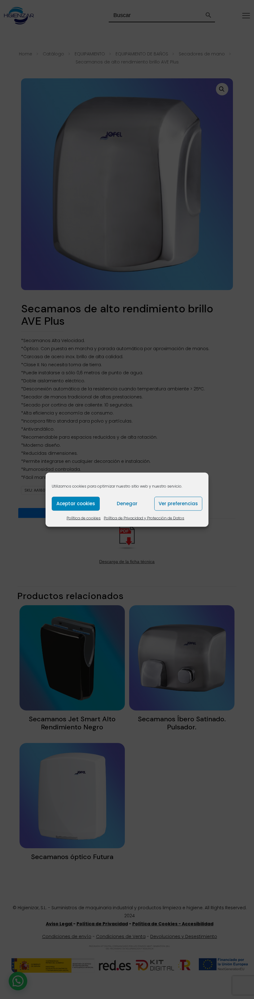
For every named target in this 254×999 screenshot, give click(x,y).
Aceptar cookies (75, 503)
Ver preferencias (178, 503)
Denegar (127, 503)
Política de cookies (84, 517)
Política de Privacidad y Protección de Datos (144, 517)
